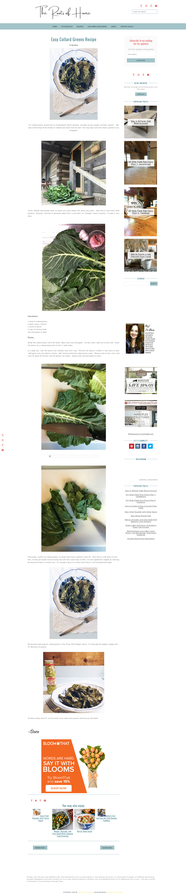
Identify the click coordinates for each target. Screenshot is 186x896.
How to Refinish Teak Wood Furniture (141, 122)
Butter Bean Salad (84, 831)
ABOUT (113, 26)
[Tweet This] (36, 800)
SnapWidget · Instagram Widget (148, 479)
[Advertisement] (141, 304)
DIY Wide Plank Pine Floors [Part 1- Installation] (141, 163)
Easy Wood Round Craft (141, 516)
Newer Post (40, 847)
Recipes (74, 45)
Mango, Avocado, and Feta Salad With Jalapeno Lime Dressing (62, 833)
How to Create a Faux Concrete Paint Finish (141, 255)
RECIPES (80, 26)
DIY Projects (67, 26)
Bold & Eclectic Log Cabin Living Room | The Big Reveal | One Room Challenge (141, 533)
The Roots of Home (85, 892)
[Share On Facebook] (31, 800)
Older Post (107, 847)
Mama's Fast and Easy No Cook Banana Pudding (106, 818)
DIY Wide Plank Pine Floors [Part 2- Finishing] (141, 211)
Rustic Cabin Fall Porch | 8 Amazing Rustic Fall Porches (141, 526)
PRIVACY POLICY (127, 26)
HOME (55, 26)
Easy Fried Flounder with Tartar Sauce (40, 818)
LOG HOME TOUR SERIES (97, 26)
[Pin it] (40, 800)
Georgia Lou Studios (115, 892)
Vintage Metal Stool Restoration (141, 539)
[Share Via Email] (45, 800)
